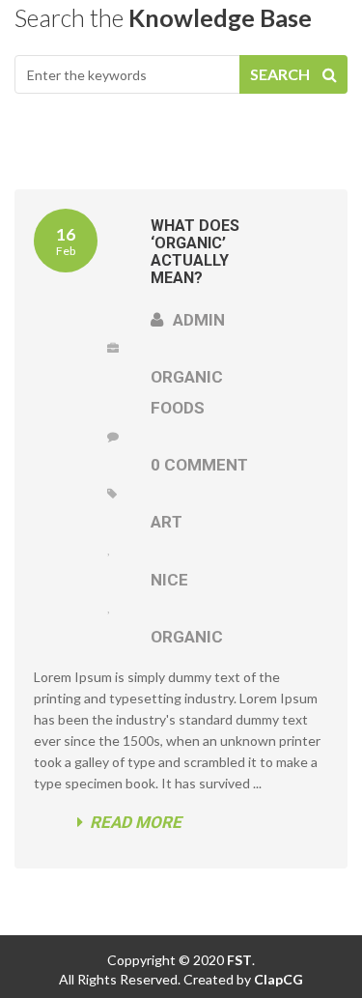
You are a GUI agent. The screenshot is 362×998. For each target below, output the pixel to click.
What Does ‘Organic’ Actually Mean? (195, 251)
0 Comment (199, 464)
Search (281, 74)
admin (197, 319)
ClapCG (278, 979)
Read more (135, 822)
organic (187, 636)
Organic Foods (187, 392)
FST (238, 960)
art (166, 521)
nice (169, 579)
